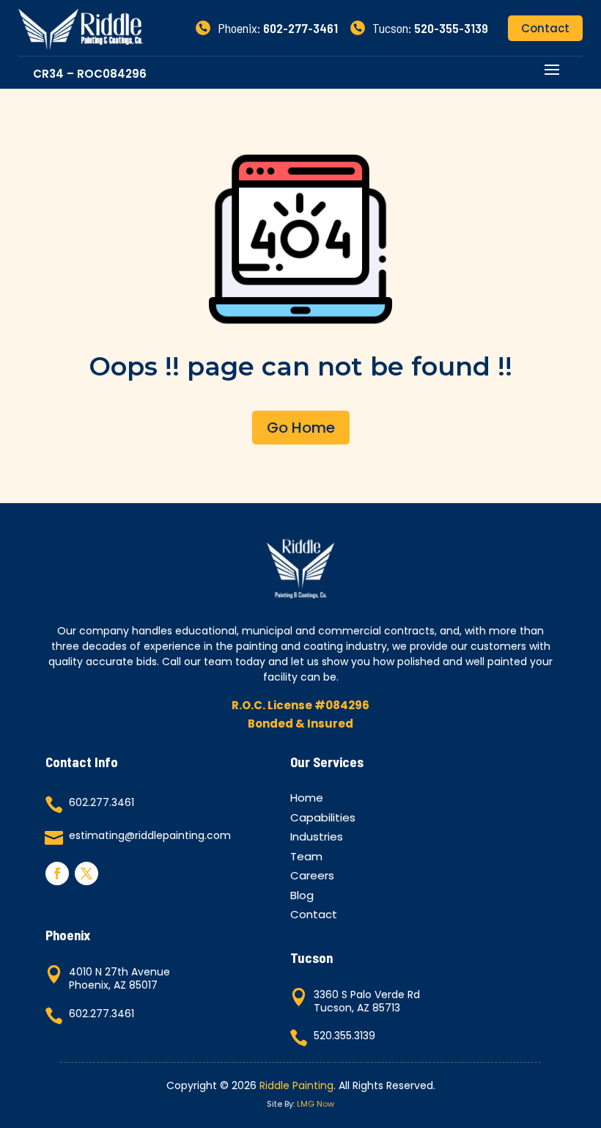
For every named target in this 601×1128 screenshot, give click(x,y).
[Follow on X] (86, 873)
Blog (302, 897)
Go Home (301, 427)
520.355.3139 (344, 1035)
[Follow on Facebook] (57, 873)
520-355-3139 (451, 28)
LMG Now (315, 1104)
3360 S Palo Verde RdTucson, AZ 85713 (367, 1001)
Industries (316, 838)
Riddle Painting (296, 1085)
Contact (545, 28)
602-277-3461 (300, 28)
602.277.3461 (101, 802)
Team (306, 858)
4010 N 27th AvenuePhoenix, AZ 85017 (119, 978)
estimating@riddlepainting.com (150, 835)
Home (306, 799)
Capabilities (322, 819)
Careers (312, 877)
